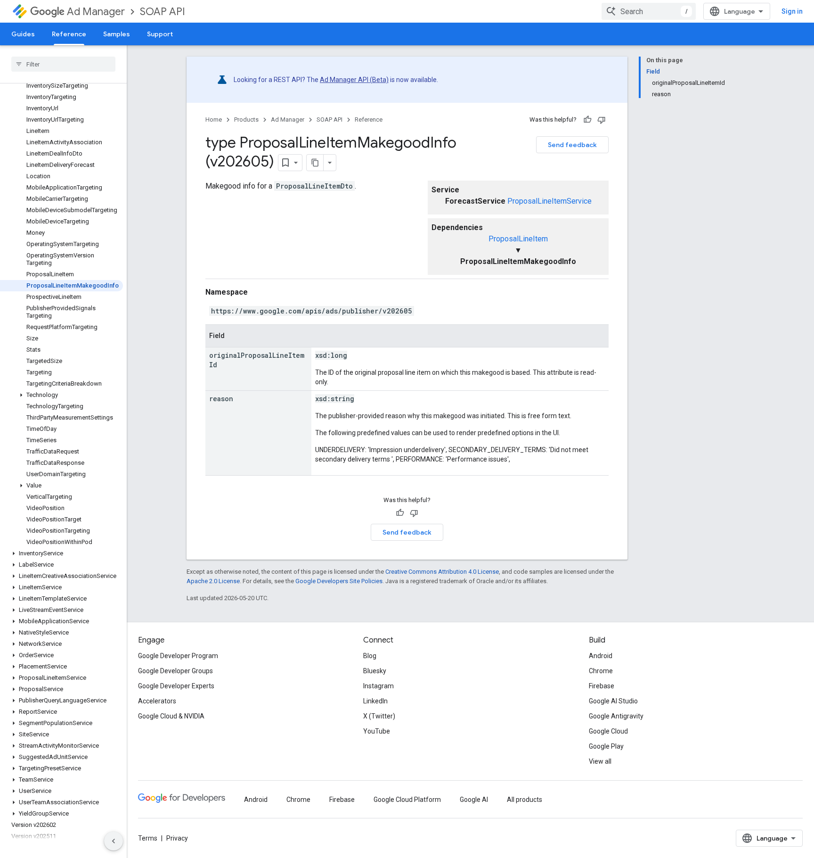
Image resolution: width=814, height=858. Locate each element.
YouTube (376, 731)
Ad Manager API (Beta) (354, 79)
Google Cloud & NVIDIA (171, 716)
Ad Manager (96, 11)
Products (246, 119)
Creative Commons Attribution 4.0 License (442, 571)
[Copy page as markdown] (315, 163)
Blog (369, 656)
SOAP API (162, 11)
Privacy (177, 838)
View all (600, 761)
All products (524, 799)
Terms (147, 838)
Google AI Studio (613, 701)
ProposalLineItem (518, 238)
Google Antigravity (616, 716)
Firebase (601, 686)
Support (160, 34)
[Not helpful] (601, 120)
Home (213, 119)
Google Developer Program (178, 656)
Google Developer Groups (175, 671)
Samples (116, 34)
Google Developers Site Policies (339, 581)
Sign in (792, 11)
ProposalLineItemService (549, 201)
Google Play (606, 746)
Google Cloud (608, 731)
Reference (69, 34)
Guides (23, 34)
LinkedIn (375, 701)
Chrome (601, 671)
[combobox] (649, 11)
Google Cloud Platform (407, 799)
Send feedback (572, 144)
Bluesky (374, 671)
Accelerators (157, 701)
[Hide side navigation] (113, 841)
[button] (61, 395)
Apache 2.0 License (213, 581)
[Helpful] (587, 120)
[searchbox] (63, 64)
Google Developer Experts (176, 686)
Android (600, 656)
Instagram (378, 686)
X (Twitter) (379, 716)
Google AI (474, 799)
